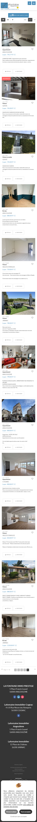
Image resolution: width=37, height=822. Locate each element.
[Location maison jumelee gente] (18, 142)
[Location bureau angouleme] (18, 195)
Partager (19, 71)
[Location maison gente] (18, 88)
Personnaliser (11, 812)
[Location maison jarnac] (18, 303)
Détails (8, 71)
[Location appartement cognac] (18, 464)
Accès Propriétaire (18, 773)
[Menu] (34, 3)
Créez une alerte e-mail (20, 15)
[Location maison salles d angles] (18, 249)
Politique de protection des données (18, 767)
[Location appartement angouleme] (18, 34)
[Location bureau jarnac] (18, 625)
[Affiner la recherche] (29, 3)
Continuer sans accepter (18, 816)
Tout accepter (26, 812)
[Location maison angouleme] (18, 571)
